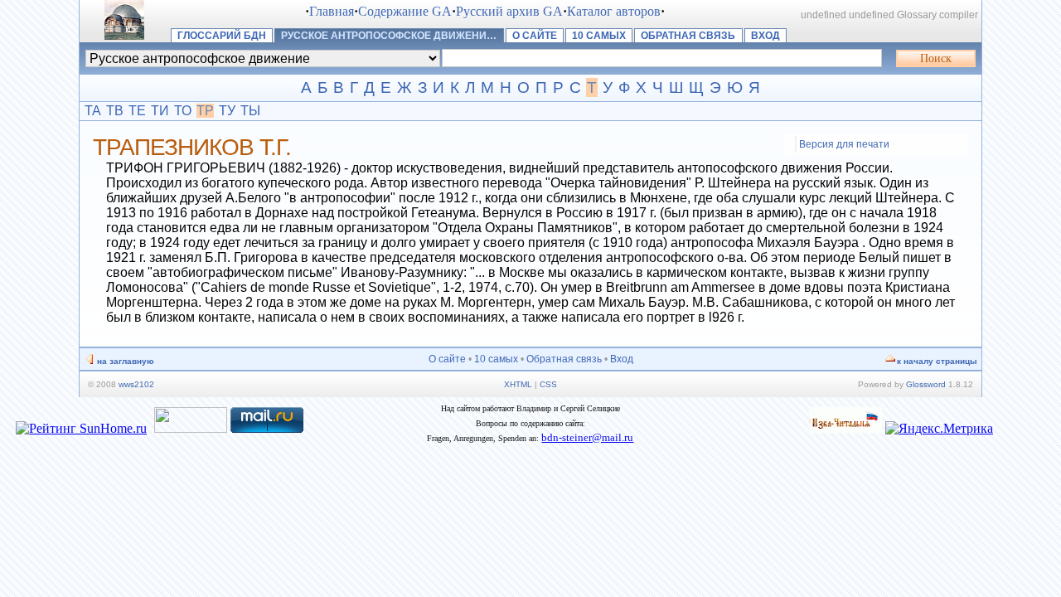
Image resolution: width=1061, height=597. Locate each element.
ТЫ (250, 111)
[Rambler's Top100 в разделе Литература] (190, 428)
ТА (93, 111)
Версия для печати (844, 144)
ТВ (115, 111)
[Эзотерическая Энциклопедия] (845, 428)
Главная (331, 11)
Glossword (926, 384)
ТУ (227, 111)
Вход (765, 35)
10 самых (599, 35)
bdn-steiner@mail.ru (587, 437)
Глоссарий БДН (221, 35)
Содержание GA (405, 11)
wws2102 (136, 384)
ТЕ (137, 111)
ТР (205, 111)
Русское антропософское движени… (389, 35)
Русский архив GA (509, 11)
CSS (548, 384)
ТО (182, 111)
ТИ (160, 111)
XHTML (518, 384)
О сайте (534, 35)
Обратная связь (688, 35)
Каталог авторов (614, 11)
